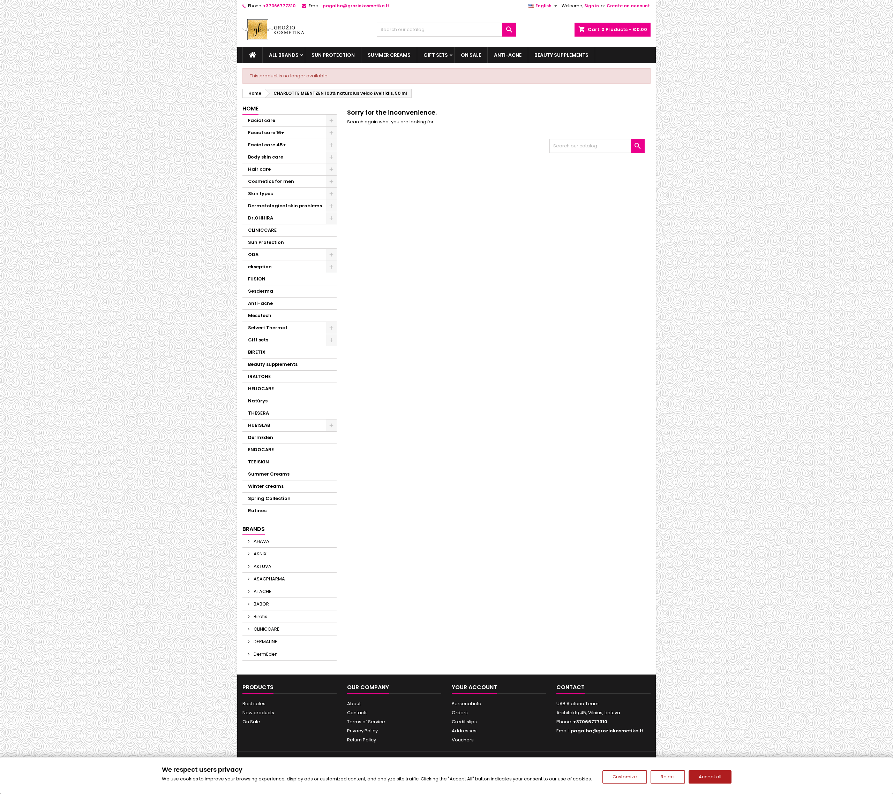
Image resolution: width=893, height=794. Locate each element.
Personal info (466, 703)
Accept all (710, 776)
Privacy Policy (362, 730)
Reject (668, 776)
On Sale (471, 55)
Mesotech (259, 315)
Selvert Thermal (267, 327)
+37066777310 (279, 6)
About (354, 703)
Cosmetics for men (271, 181)
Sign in (591, 6)
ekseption (260, 266)
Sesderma (260, 291)
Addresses (464, 730)
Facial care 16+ (266, 132)
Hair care (259, 169)
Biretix (260, 616)
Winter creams (266, 486)
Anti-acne (507, 55)
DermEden (260, 437)
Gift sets (435, 55)
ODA (253, 254)
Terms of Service (366, 721)
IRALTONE (259, 376)
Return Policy (361, 740)
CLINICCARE (262, 230)
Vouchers (463, 740)
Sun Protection (333, 55)
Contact (570, 687)
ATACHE (262, 591)
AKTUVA (262, 566)
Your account (474, 687)
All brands (284, 55)
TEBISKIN (258, 461)
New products (258, 712)
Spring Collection (269, 498)
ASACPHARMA (269, 579)
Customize (625, 776)
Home (250, 109)
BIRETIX (256, 352)
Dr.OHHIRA (260, 218)
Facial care (261, 120)
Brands (253, 529)
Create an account (628, 6)
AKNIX (260, 553)
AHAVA (261, 541)
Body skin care (265, 157)
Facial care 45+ (267, 144)
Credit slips (464, 721)
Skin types (260, 193)
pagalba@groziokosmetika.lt (356, 6)
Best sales (253, 703)
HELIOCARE (261, 388)
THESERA (258, 413)
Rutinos (257, 510)
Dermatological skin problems (285, 205)
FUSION (256, 279)
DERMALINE (265, 641)
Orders (460, 712)
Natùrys (258, 401)
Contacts (357, 712)
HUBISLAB (259, 425)
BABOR (261, 604)
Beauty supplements (561, 55)
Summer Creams (389, 55)
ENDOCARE (261, 449)
